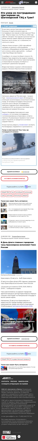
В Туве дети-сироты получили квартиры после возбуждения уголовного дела (21, 221)
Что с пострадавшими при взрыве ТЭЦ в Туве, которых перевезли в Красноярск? (21, 209)
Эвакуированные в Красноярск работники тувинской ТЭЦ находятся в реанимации (20, 204)
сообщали (5, 114)
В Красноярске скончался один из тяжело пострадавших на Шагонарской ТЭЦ (20, 215)
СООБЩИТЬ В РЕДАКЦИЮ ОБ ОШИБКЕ (14, 384)
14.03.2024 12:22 (5, 7)
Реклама (13, 381)
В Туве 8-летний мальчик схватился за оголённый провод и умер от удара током (20, 226)
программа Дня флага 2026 (22, 306)
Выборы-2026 (23, 381)
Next (33, 143)
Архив (11, 23)
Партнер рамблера (16, 432)
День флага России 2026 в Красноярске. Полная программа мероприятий (18, 321)
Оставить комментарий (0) (14, 178)
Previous (4, 143)
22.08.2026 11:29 (5, 236)
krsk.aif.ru (19, 275)
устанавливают (23, 125)
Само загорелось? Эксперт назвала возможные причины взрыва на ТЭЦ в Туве (18, 83)
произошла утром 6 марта (14, 98)
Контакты (5, 381)
